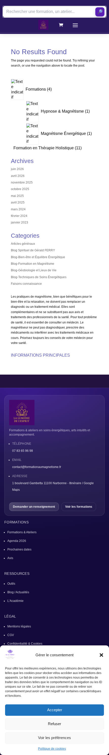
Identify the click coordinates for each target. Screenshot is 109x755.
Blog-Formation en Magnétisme (32, 264)
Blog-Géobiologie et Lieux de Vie (34, 270)
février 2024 (19, 216)
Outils (11, 583)
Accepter (54, 710)
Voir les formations (78, 506)
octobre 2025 (20, 189)
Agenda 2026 (16, 541)
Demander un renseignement (34, 506)
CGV (10, 635)
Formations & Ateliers (22, 532)
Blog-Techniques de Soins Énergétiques (38, 277)
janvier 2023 (19, 222)
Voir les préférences (54, 738)
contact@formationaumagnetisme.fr (36, 467)
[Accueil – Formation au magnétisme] (43, 25)
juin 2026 (17, 169)
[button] (101, 655)
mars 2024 (18, 209)
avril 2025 (18, 202)
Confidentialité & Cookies (24, 643)
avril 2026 (18, 176)
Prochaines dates (19, 549)
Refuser (54, 724)
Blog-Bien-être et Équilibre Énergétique (38, 257)
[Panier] (61, 25)
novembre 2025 (22, 182)
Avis (10, 558)
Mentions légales (19, 626)
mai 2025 (17, 196)
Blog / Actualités (18, 592)
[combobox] (54, 11)
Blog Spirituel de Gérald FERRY (33, 250)
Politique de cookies (52, 748)
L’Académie (15, 601)
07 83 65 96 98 (22, 451)
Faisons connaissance (26, 283)
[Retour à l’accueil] (54, 412)
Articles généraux (23, 244)
